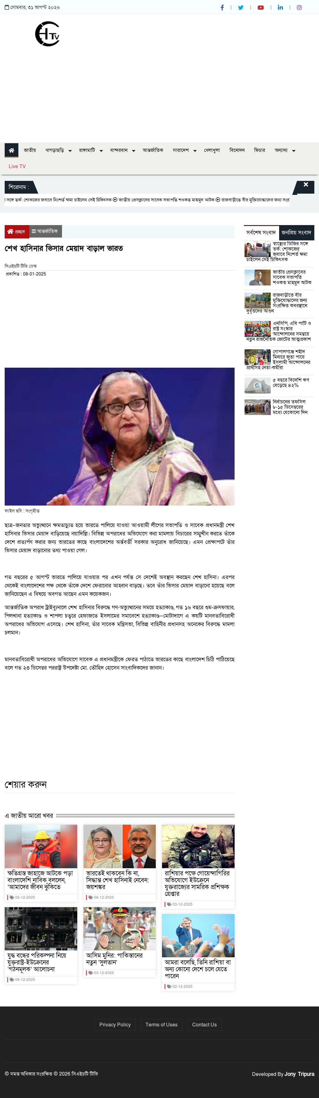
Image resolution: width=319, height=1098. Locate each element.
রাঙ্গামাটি (87, 150)
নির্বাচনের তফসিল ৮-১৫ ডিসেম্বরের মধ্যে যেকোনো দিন (290, 407)
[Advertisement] (159, 92)
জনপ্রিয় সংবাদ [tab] (296, 232)
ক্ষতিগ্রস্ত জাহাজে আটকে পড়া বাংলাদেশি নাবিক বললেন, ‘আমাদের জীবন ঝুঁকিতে (40, 880)
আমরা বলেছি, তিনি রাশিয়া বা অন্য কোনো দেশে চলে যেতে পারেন (198, 969)
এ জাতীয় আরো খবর (29, 816)
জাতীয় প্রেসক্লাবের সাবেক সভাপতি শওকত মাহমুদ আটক (151, 200)
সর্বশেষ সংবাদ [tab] (261, 232)
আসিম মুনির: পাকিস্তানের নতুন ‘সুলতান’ (114, 959)
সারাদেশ (181, 150)
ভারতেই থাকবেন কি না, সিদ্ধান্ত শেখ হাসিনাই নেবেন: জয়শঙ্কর (117, 880)
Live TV (17, 166)
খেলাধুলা (212, 150)
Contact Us (204, 1024)
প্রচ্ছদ (20, 232)
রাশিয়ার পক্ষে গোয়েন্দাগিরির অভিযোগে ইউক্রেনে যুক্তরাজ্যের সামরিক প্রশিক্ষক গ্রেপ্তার (197, 883)
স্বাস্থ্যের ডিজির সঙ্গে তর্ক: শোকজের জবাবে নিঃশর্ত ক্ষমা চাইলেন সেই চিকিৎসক (277, 251)
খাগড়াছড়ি (55, 150)
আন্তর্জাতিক (153, 150)
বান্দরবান (119, 150)
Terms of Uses (161, 1024)
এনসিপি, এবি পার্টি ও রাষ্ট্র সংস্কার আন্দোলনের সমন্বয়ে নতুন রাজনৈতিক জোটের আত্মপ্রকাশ (278, 331)
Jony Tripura (299, 1074)
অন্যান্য (282, 150)
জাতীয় (30, 150)
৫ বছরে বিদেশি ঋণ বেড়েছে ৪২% (291, 383)
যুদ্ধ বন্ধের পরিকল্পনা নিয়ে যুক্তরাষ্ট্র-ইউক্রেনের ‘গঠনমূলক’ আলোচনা (36, 962)
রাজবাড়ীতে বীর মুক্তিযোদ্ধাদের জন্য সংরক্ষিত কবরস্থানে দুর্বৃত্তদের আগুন (276, 303)
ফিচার (259, 150)
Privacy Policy (115, 1024)
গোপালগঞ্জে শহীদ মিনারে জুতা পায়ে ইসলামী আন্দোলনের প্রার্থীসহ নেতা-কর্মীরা (278, 359)
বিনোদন (237, 150)
